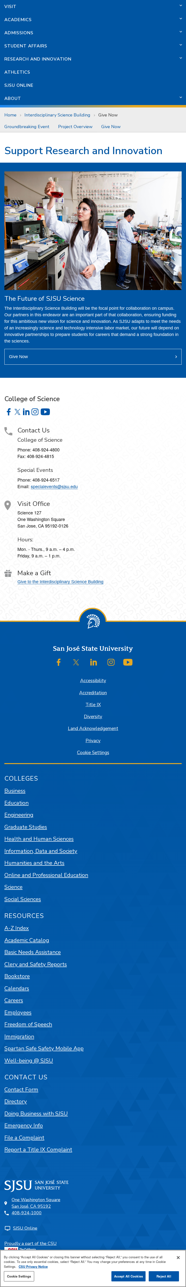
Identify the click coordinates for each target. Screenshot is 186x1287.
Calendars (16, 988)
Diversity (93, 717)
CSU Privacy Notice (33, 1266)
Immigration (19, 1036)
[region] (93, 1268)
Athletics (17, 72)
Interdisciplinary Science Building (57, 115)
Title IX (93, 705)
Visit (10, 6)
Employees (17, 1012)
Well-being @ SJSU (28, 1060)
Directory (15, 1101)
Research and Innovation (37, 59)
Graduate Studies (25, 827)
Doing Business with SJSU (36, 1113)
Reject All (163, 1276)
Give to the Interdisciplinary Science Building (60, 581)
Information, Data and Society (40, 851)
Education (16, 803)
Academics (18, 20)
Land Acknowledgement (93, 728)
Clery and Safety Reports (35, 964)
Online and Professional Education (46, 875)
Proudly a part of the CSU (30, 1243)
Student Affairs (25, 46)
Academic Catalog (26, 940)
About (12, 98)
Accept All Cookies (128, 1276)
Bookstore (17, 976)
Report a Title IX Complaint (38, 1149)
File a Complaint (24, 1137)
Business (14, 790)
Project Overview (75, 127)
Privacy (93, 741)
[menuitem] (27, 126)
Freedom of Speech (28, 1024)
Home (10, 115)
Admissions (18, 33)
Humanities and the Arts (34, 863)
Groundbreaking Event (26, 127)
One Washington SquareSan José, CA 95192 (36, 1203)
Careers (13, 1000)
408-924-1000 (27, 1213)
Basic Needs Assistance (32, 952)
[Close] (178, 1257)
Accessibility (93, 681)
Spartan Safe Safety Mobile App (44, 1048)
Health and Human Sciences (39, 839)
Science (13, 887)
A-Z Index (16, 928)
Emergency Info (23, 1125)
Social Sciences (22, 899)
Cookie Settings (93, 752)
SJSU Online (18, 85)
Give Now (111, 127)
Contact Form (21, 1089)
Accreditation (93, 693)
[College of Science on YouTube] (45, 411)
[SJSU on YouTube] (128, 662)
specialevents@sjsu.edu (54, 486)
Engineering (18, 815)
